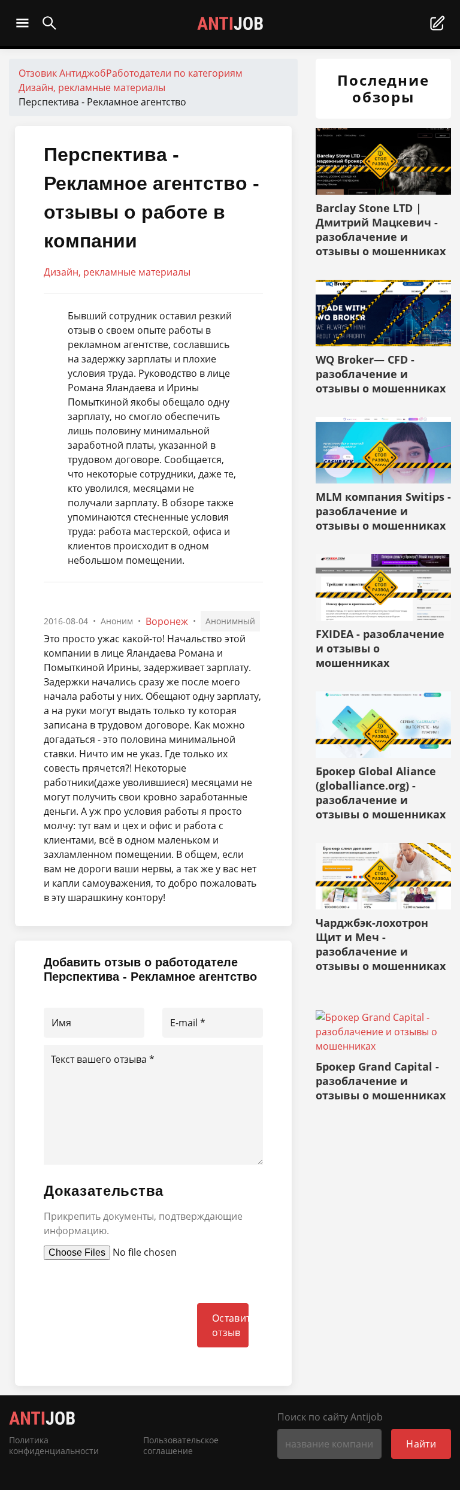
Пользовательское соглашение (181, 1445)
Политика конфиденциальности (54, 1445)
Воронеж (167, 621)
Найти (421, 1443)
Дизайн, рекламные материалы (117, 272)
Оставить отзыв (230, 1325)
